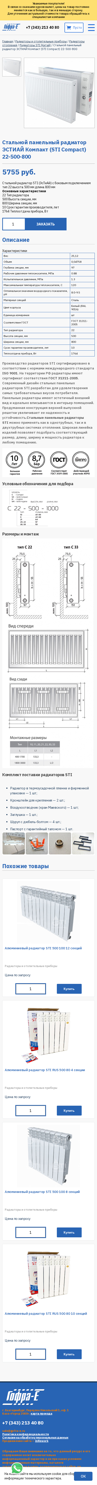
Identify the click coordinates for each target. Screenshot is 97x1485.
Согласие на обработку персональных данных (35, 1437)
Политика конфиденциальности (25, 1434)
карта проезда (41, 1413)
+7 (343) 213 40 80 (42, 27)
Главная (7, 41)
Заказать (46, 224)
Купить (69, 989)
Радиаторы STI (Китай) (35, 45)
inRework (41, 1441)
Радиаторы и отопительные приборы (41, 41)
